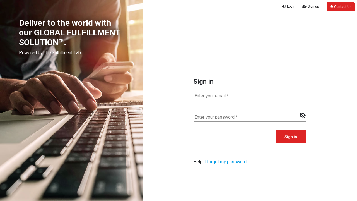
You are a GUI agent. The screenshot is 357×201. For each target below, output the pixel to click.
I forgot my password (225, 162)
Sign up (313, 6)
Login (290, 6)
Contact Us (342, 7)
